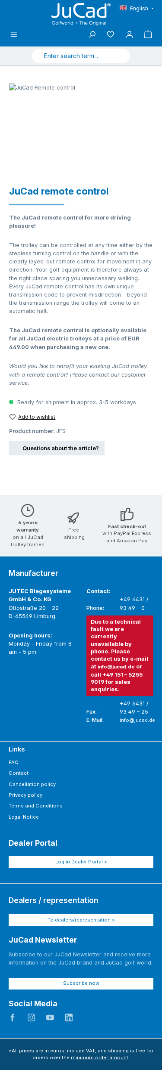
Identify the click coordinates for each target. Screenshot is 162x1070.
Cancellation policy (32, 784)
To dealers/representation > (81, 920)
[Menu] (13, 35)
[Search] (119, 56)
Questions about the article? (60, 448)
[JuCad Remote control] (76, 131)
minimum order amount (99, 1058)
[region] (76, 131)
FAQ (14, 762)
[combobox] (71, 56)
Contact (19, 773)
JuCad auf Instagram (31, 1017)
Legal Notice (24, 817)
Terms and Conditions (36, 806)
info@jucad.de (116, 667)
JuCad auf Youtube (50, 1017)
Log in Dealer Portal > (81, 862)
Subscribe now (81, 983)
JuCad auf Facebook (12, 1017)
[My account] (129, 35)
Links (17, 749)
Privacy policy (25, 795)
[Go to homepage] (81, 14)
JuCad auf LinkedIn (69, 1017)
